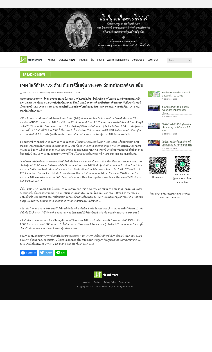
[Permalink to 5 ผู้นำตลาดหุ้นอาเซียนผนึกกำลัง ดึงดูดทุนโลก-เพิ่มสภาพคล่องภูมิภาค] (154, 108)
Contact (97, 282)
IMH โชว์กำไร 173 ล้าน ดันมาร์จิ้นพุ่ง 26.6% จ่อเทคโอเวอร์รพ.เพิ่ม (81, 85)
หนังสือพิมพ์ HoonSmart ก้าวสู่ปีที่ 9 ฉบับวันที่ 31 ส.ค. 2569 (176, 94)
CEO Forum (153, 59)
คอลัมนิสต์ (83, 59)
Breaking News (49, 93)
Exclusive (67, 59)
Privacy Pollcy (110, 282)
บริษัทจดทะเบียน (64, 93)
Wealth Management (118, 59)
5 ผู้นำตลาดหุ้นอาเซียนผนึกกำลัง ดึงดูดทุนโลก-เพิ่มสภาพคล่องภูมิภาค (175, 110)
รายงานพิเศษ (138, 59)
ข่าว (92, 59)
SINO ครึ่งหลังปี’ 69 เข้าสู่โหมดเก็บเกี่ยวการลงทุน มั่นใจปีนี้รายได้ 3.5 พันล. (176, 127)
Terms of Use (124, 282)
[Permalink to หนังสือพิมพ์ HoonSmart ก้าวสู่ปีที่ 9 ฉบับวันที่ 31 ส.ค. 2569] (154, 93)
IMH (78, 93)
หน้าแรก (52, 59)
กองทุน (100, 59)
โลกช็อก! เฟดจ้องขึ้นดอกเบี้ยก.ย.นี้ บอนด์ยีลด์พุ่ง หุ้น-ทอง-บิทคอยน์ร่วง (177, 143)
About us (86, 282)
